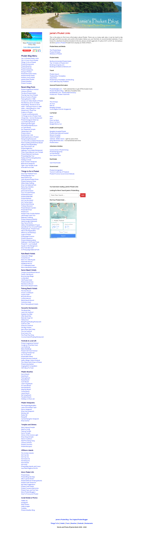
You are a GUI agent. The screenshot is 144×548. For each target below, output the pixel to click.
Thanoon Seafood (27, 325)
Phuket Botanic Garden (28, 208)
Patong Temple (26, 431)
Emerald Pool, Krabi (27, 167)
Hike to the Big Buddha (28, 231)
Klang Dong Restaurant (28, 139)
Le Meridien (25, 278)
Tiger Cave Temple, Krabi (29, 165)
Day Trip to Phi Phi (27, 223)
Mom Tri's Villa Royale (28, 260)
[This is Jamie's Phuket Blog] (71, 28)
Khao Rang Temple (27, 437)
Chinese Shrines (26, 91)
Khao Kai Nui (25, 421)
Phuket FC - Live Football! (29, 244)
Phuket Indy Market (27, 364)
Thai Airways (54, 102)
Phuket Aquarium (27, 238)
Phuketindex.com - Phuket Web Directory (63, 92)
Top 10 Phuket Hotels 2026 (30, 58)
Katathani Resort (26, 263)
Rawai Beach (25, 380)
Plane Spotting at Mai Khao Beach (32, 143)
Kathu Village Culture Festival (30, 360)
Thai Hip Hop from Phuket (29, 95)
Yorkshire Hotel (26, 302)
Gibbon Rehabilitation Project (30, 225)
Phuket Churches (26, 444)
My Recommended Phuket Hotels (60, 61)
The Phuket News (55, 50)
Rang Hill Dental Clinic (57, 140)
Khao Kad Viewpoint (27, 411)
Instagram (24, 502)
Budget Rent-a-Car (56, 124)
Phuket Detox (54, 142)
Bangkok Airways (55, 107)
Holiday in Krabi (26, 160)
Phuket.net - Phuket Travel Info (59, 94)
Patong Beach (25, 378)
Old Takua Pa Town (27, 368)
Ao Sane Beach (26, 127)
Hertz (51, 116)
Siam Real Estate (55, 163)
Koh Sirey (24, 464)
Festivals (80, 523)
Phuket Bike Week (27, 356)
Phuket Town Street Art (28, 482)
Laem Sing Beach (26, 384)
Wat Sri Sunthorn (26, 439)
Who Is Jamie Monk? (27, 479)
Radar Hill (24, 415)
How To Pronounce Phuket (29, 494)
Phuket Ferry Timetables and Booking (62, 80)
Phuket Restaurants (27, 64)
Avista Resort (25, 258)
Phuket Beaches (26, 66)
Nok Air (52, 105)
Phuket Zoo (25, 212)
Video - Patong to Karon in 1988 (31, 106)
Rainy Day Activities (27, 187)
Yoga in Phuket (26, 234)
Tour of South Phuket (28, 193)
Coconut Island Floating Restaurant (32, 337)
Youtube (24, 508)
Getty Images (25, 506)
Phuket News (25, 475)
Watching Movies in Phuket (29, 137)
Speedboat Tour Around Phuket (31, 227)
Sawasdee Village (27, 256)
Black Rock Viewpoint (28, 163)
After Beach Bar (26, 316)
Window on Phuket (56, 54)
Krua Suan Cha (26, 333)
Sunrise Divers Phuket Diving (59, 150)
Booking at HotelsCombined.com (60, 67)
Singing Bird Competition (29, 366)
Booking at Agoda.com (57, 65)
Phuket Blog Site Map (28, 477)
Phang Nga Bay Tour (27, 156)
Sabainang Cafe (26, 131)
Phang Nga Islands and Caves (31, 466)
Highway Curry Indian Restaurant (31, 150)
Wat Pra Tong (25, 429)
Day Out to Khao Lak (27, 146)
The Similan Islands (27, 453)
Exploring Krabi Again (28, 124)
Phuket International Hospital (59, 133)
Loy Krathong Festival (28, 122)
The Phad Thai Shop (27, 335)
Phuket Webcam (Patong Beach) (31, 481)
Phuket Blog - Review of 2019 (30, 105)
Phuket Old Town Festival (29, 351)
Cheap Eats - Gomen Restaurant (31, 118)
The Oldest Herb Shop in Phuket (31, 362)
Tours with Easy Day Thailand (59, 81)
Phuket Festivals (26, 68)
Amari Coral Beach (27, 293)
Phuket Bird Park (26, 210)
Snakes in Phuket (26, 112)
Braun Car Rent (55, 122)
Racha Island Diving (27, 204)
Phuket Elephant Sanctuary (30, 154)
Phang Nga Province (27, 236)
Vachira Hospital (55, 137)
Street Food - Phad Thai (28, 110)
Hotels (62, 523)
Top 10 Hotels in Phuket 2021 (59, 63)
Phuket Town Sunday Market (30, 213)
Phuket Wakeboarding (28, 240)
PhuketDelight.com (56, 89)
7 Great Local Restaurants (29, 114)
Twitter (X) (24, 501)
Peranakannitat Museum (29, 125)
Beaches (74, 523)
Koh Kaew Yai (25, 459)
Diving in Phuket (26, 72)
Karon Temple (25, 433)
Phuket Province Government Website (62, 174)
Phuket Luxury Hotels (28, 77)
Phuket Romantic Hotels (29, 74)
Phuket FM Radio (55, 52)
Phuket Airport (54, 74)
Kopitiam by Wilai (26, 314)
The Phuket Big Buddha (28, 405)
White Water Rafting (27, 183)
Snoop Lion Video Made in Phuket (32, 101)
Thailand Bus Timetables (58, 76)
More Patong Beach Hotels (29, 304)
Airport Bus (53, 78)
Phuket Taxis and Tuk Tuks (29, 490)
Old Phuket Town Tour (28, 215)
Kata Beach (24, 376)
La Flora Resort (26, 298)
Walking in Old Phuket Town (30, 242)
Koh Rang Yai (25, 461)
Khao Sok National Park (28, 185)
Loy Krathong (25, 347)
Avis (51, 118)
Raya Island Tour (26, 177)
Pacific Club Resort (27, 274)
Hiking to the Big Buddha (29, 144)
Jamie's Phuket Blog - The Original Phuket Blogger (72, 519)
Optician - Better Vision (57, 139)
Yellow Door (25, 320)
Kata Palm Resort (26, 262)
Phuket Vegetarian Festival (29, 89)
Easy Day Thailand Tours (29, 174)
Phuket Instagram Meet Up (29, 120)
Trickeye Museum (27, 206)
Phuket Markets (26, 198)
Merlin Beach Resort (27, 300)
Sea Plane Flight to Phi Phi (29, 468)
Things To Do (55, 523)
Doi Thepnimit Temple (28, 129)
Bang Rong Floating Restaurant (31, 322)
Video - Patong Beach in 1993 (30, 108)
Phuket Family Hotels (28, 75)
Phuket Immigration (56, 170)
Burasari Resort (26, 296)
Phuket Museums (27, 194)
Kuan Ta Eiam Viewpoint (29, 162)
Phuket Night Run (26, 148)
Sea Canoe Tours (55, 155)
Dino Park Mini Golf (27, 248)
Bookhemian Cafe (27, 135)
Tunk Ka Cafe (25, 324)
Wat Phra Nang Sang (28, 441)
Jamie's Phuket (60, 43)
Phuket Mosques (26, 446)
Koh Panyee (25, 462)
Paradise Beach (26, 397)
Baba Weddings (26, 349)
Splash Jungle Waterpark (29, 221)
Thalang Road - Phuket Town (30, 229)
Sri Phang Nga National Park (30, 250)
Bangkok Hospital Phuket (58, 131)
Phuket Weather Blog (56, 91)
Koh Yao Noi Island (27, 200)
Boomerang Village (27, 276)
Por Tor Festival (26, 355)
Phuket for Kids (26, 189)
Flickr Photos (25, 504)
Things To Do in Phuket (28, 62)
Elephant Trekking (27, 217)
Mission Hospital (55, 135)
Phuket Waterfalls (27, 196)
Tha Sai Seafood (26, 331)
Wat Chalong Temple (28, 427)
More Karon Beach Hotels (29, 286)
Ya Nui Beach (25, 391)
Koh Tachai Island (26, 202)
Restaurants (89, 523)
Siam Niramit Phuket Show (29, 179)
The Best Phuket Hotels (28, 93)
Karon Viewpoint (26, 409)
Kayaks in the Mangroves (29, 246)
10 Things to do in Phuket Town (31, 116)
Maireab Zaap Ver (27, 318)
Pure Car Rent (54, 120)
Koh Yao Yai (25, 457)
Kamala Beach (26, 387)
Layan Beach (25, 393)
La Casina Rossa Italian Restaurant (32, 141)
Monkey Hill (25, 413)
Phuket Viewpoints (27, 70)
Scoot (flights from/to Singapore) (60, 109)
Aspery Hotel (25, 294)
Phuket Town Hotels (27, 486)
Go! (82, 195)
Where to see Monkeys (28, 232)
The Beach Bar (25, 310)
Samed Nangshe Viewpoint (30, 419)
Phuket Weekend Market (29, 219)
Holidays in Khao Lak (28, 399)
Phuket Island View (27, 282)
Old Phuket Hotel (26, 280)
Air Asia (52, 104)
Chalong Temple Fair (28, 353)
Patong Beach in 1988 (28, 99)
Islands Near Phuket (27, 79)
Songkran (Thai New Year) (29, 345)
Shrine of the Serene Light (29, 435)
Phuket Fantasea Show (28, 181)
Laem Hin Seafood (27, 312)
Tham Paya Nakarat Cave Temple (32, 152)
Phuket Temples (26, 83)
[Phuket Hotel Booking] (31, 52)
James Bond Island (27, 191)
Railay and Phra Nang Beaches (31, 158)
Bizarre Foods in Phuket (28, 97)
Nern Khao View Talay (28, 329)
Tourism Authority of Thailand (59, 172)
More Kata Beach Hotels (29, 267)
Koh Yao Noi (25, 455)
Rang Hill (24, 417)
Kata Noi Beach (26, 389)
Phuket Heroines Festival (29, 358)
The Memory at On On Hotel (30, 103)
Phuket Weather (26, 81)
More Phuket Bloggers (28, 492)
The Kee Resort (26, 291)
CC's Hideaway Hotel (28, 265)
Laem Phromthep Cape (28, 407)
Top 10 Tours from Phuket (29, 60)
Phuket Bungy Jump (56, 152)
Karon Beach (25, 374)
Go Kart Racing (54, 153)
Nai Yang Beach (26, 395)
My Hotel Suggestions (28, 484)
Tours (68, 523)
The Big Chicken (26, 327)
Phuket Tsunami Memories (30, 488)
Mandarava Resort (27, 284)
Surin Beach (25, 382)
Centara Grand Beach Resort (30, 272)
